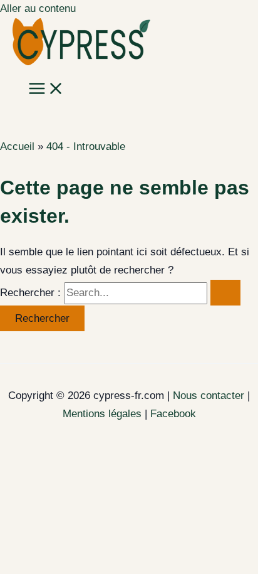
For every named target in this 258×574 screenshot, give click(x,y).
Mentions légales (102, 414)
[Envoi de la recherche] (225, 293)
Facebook (173, 414)
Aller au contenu (38, 8)
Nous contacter (208, 395)
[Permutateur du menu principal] (46, 89)
